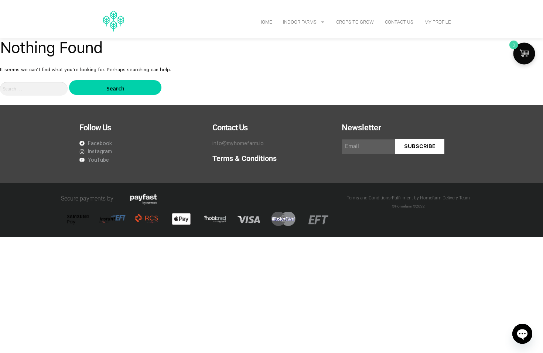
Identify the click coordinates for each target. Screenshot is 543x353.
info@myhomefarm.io (238, 143)
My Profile (437, 22)
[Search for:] (34, 89)
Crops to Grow (355, 22)
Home (265, 22)
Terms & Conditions (244, 158)
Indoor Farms (300, 22)
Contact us (399, 22)
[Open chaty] (522, 334)
